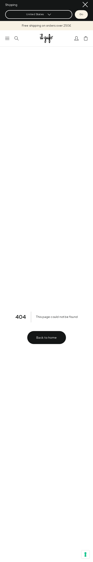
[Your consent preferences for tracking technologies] (85, 554)
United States (35, 14)
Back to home (46, 337)
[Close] (85, 4)
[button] (46, 25)
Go (81, 14)
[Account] (76, 38)
